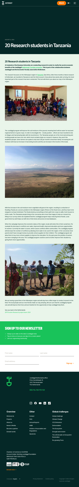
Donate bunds (11, 432)
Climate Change (57, 419)
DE (37, 390)
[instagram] (31, 403)
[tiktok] (49, 403)
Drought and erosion (58, 432)
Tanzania (40, 75)
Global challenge (57, 416)
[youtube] (40, 403)
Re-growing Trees (58, 440)
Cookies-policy (49, 479)
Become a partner (12, 428)
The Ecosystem (57, 428)
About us (9, 422)
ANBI (31, 425)
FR (40, 390)
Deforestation (56, 425)
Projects (9, 419)
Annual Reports (34, 422)
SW (43, 390)
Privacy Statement (38, 479)
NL (34, 390)
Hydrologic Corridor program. (32, 67)
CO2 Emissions (57, 422)
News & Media (11, 425)
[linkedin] (45, 403)
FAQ (30, 419)
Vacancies (32, 434)
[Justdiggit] (7, 3)
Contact (31, 416)
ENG (31, 390)
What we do (10, 416)
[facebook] (35, 403)
